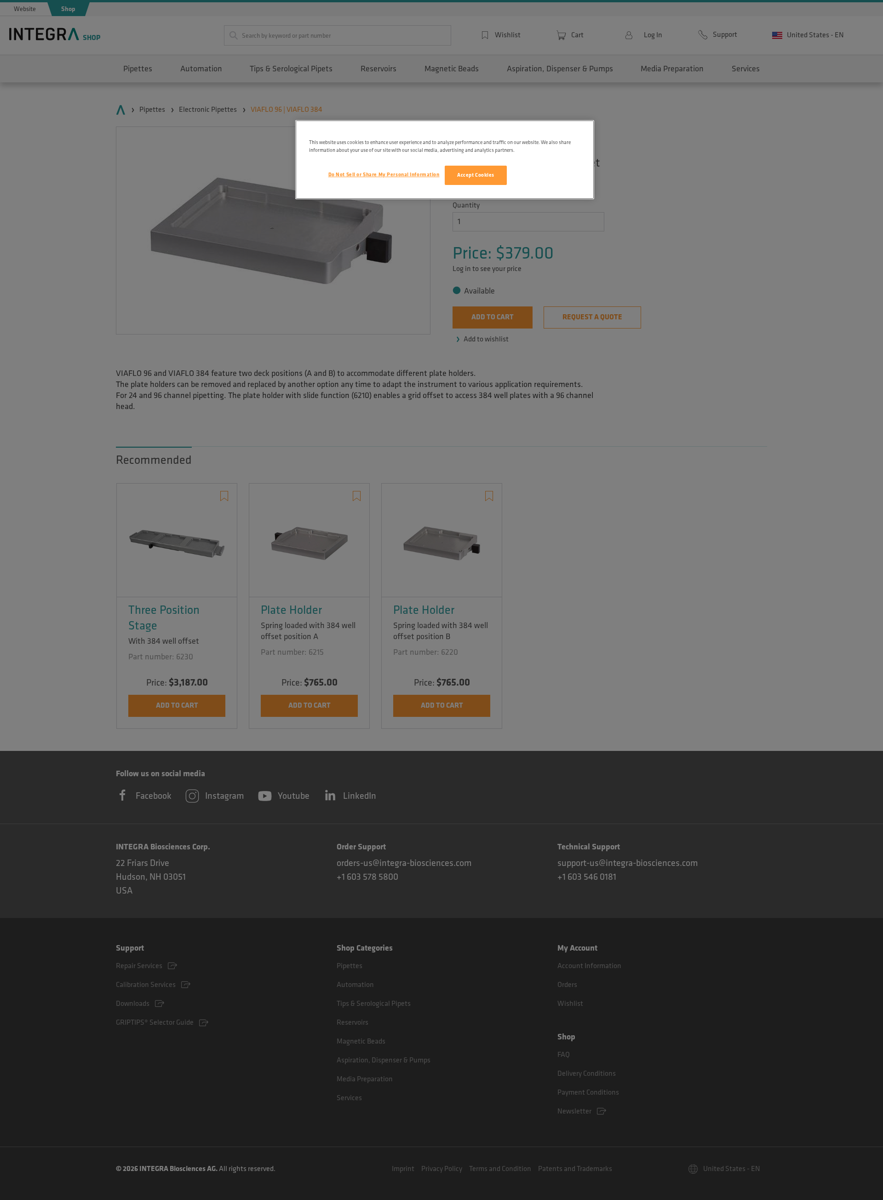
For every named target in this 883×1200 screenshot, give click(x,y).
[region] (444, 159)
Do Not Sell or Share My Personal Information (384, 175)
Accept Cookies (475, 175)
